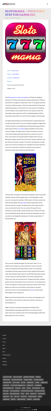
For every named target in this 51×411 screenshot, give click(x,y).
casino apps (44, 382)
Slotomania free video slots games (18, 97)
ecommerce (38, 385)
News (4, 351)
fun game (17, 388)
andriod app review (29, 376)
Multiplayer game (14, 393)
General (4, 338)
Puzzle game (41, 393)
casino (37, 382)
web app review (21, 399)
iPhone (17, 74)
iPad (13, 74)
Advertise (28, 409)
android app (6, 379)
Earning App (30, 385)
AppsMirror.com (27, 407)
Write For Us (22, 409)
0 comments (18, 17)
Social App (23, 396)
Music (22, 393)
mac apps (5, 393)
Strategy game (32, 396)
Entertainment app (8, 388)
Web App (5, 361)
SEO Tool (16, 396)
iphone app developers (27, 390)
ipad (43, 388)
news (27, 393)
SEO (12, 396)
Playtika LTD (16, 77)
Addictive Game (7, 376)
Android (4, 335)
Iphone (4, 348)
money (33, 290)
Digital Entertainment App (18, 385)
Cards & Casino (15, 70)
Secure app (6, 396)
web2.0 (40, 396)
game (23, 388)
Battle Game (16, 382)
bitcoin (23, 382)
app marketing (7, 382)
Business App (30, 382)
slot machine (21, 128)
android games (28, 379)
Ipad (3, 345)
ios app (28, 388)
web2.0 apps (6, 399)
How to (4, 341)
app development (38, 379)
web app (13, 399)
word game (36, 399)
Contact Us (16, 409)
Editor (7, 17)
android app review (17, 379)
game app (23, 202)
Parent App (33, 393)
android (38, 376)
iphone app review (39, 390)
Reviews (4, 358)
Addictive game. (17, 376)
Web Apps (5, 364)
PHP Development (7, 354)
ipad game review (14, 390)
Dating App (6, 385)
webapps (29, 399)
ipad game (5, 390)
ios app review (36, 388)
